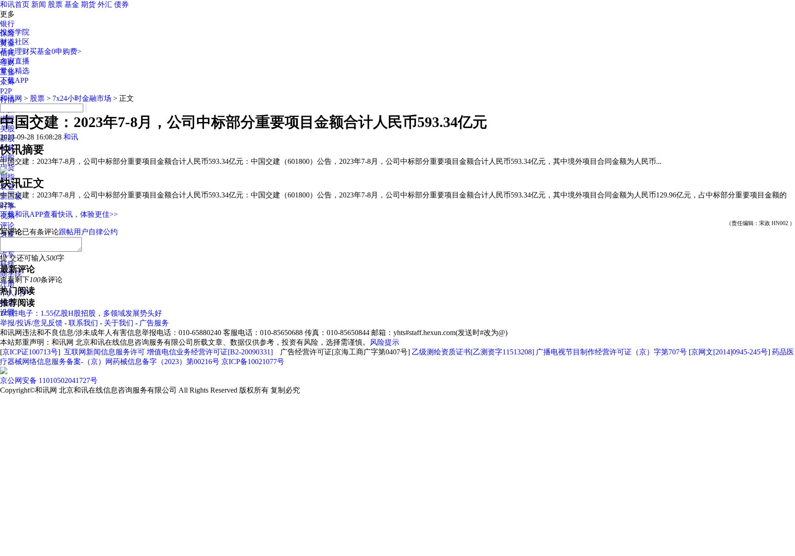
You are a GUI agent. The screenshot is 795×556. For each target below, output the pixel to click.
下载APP (14, 80)
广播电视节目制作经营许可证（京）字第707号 (611, 352)
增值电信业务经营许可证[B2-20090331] (210, 352)
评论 (7, 225)
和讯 (70, 137)
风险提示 (384, 342)
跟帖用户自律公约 (88, 232)
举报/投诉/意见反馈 (31, 323)
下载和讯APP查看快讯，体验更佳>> (59, 214)
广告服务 (154, 323)
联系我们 (83, 323)
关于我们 (118, 323)
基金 (71, 4)
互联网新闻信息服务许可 (104, 352)
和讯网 (11, 98)
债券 (121, 4)
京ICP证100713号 (30, 352)
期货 (88, 4)
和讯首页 (14, 4)
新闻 (38, 4)
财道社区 (14, 42)
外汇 (105, 4)
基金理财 (14, 51)
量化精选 (14, 71)
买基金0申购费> (55, 51)
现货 (7, 167)
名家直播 (14, 61)
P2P (6, 91)
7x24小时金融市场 (81, 98)
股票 (55, 4)
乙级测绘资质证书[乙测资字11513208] (473, 352)
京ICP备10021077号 (252, 361)
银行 (7, 24)
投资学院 (14, 32)
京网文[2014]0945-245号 (729, 352)
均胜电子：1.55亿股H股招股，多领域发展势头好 (83, 313)
